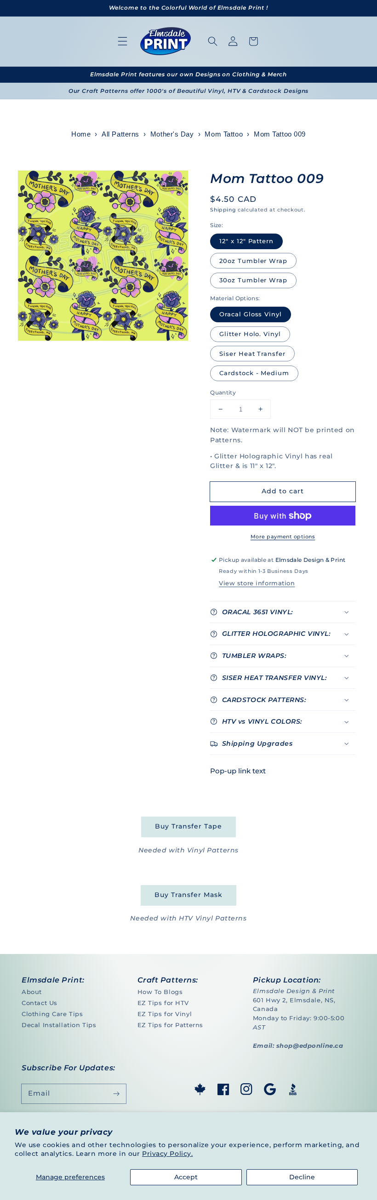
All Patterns (120, 134)
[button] (123, 41)
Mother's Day (172, 134)
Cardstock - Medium (254, 373)
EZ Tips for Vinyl (164, 1013)
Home (81, 134)
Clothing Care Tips (52, 1013)
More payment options (283, 536)
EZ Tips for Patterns (170, 1025)
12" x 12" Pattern (246, 241)
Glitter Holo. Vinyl (250, 333)
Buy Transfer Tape (188, 826)
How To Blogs (160, 991)
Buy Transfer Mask (188, 895)
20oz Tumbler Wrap (253, 260)
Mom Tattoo (224, 134)
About (32, 991)
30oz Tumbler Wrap (253, 280)
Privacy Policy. (167, 1153)
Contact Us (39, 1002)
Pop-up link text (238, 770)
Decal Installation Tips (59, 1025)
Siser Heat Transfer (252, 353)
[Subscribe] (116, 1093)
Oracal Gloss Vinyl (250, 314)
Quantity (223, 392)
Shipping (223, 209)
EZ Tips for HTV (163, 1002)
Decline (302, 1177)
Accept (186, 1177)
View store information (257, 583)
